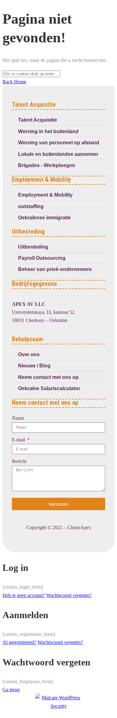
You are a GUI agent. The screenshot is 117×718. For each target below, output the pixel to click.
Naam (18, 418)
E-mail (19, 439)
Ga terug (11, 689)
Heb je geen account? (23, 595)
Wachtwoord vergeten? (69, 595)
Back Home (14, 81)
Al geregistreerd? (19, 642)
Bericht (19, 461)
